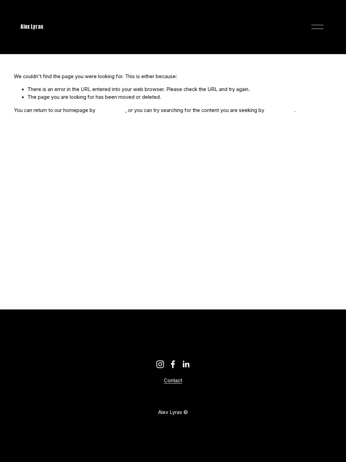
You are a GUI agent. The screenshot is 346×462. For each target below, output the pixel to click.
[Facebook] (173, 364)
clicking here (111, 110)
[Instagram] (160, 364)
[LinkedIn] (186, 364)
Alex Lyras (32, 26)
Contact (173, 381)
